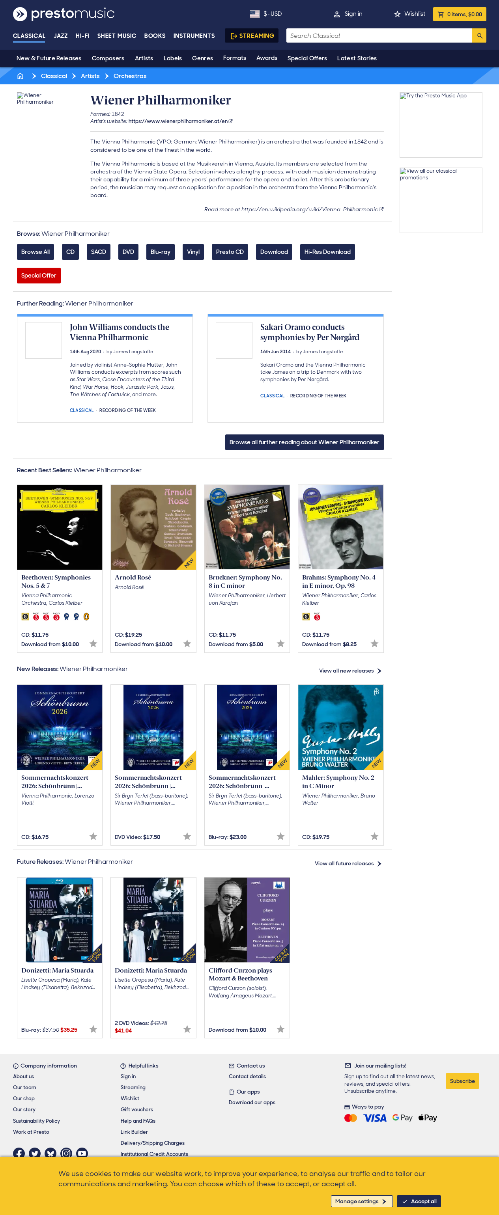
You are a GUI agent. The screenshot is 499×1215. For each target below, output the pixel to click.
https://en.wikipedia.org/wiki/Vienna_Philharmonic (309, 209)
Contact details (247, 1076)
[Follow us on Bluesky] (52, 1153)
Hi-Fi (83, 36)
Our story (24, 1109)
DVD (128, 252)
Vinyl (193, 252)
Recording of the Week (127, 410)
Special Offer (38, 276)
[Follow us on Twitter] (37, 1153)
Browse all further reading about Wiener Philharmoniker (304, 442)
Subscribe (462, 1081)
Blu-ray (160, 252)
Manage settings (357, 1201)
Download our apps (252, 1102)
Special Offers (307, 58)
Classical (29, 36)
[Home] (21, 76)
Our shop (24, 1098)
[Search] (479, 35)
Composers (108, 58)
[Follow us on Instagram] (68, 1153)
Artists (144, 58)
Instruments (194, 36)
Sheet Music (116, 36)
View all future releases (344, 863)
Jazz (61, 36)
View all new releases (346, 670)
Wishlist (414, 14)
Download (274, 252)
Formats (234, 58)
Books (155, 36)
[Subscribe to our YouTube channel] (84, 1153)
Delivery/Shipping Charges (153, 1143)
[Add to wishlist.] (93, 643)
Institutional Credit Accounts (154, 1154)
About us (23, 1076)
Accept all (424, 1201)
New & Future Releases (49, 58)
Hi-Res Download (328, 252)
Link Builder (134, 1132)
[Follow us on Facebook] (21, 1153)
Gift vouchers (137, 1109)
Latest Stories (357, 58)
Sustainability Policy (36, 1121)
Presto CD (230, 252)
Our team (24, 1087)
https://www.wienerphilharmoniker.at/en (178, 121)
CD (70, 252)
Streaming (257, 36)
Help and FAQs (138, 1121)
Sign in (354, 14)
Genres (202, 58)
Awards (266, 58)
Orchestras (129, 76)
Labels (173, 58)
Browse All (35, 252)
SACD (98, 252)
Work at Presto (31, 1132)
